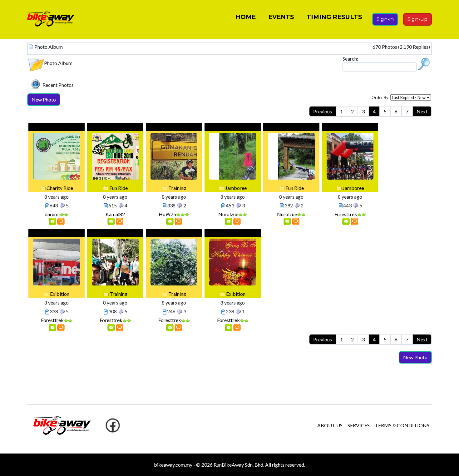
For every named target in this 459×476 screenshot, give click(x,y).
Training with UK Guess (115, 234)
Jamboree (236, 188)
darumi (52, 214)
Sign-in (385, 19)
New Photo (44, 99)
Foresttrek (345, 214)
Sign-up (417, 19)
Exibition (59, 294)
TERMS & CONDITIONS (402, 425)
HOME (245, 17)
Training (177, 188)
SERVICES (359, 425)
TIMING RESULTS (334, 17)
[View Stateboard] (61, 221)
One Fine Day (174, 128)
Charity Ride (60, 188)
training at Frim (174, 234)
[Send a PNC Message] (52, 221)
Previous (322, 111)
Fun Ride (118, 188)
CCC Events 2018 (350, 128)
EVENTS (281, 17)
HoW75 (167, 214)
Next (422, 111)
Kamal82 (115, 214)
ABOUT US (330, 425)
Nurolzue (228, 214)
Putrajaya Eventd (56, 234)
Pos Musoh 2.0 (291, 128)
